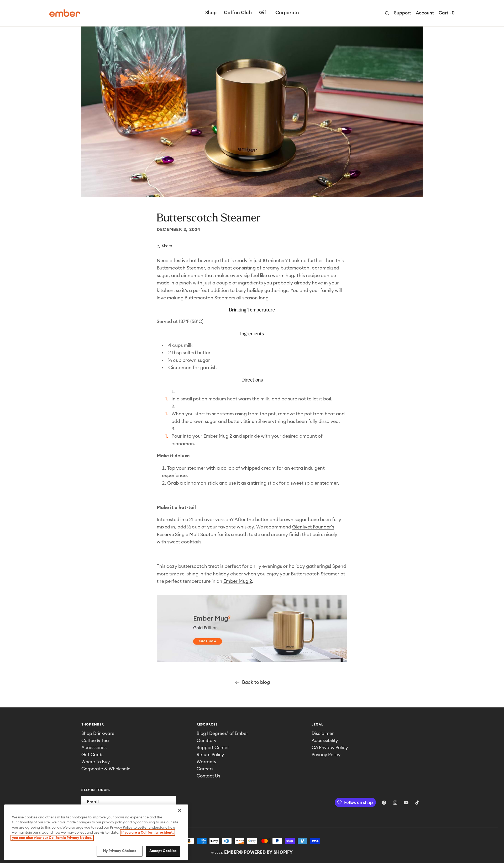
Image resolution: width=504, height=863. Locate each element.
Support (402, 13)
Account (425, 13)
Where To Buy (95, 762)
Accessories (94, 747)
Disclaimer (323, 733)
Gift (263, 12)
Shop (211, 12)
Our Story (206, 740)
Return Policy (210, 755)
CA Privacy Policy (330, 747)
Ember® (233, 852)
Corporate (287, 12)
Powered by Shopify (268, 852)
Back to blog (256, 682)
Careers (205, 769)
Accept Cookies (163, 851)
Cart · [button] (447, 13)
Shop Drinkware (97, 733)
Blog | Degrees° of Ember (222, 733)
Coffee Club (238, 12)
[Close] (179, 810)
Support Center (213, 747)
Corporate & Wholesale (105, 769)
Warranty (206, 762)
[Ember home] (64, 13)
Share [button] (167, 246)
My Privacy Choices (119, 851)
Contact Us (208, 776)
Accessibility (325, 740)
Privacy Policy (326, 755)
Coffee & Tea (95, 740)
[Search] (387, 13)
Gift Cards (92, 755)
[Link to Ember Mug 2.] (252, 661)
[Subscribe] (170, 802)
